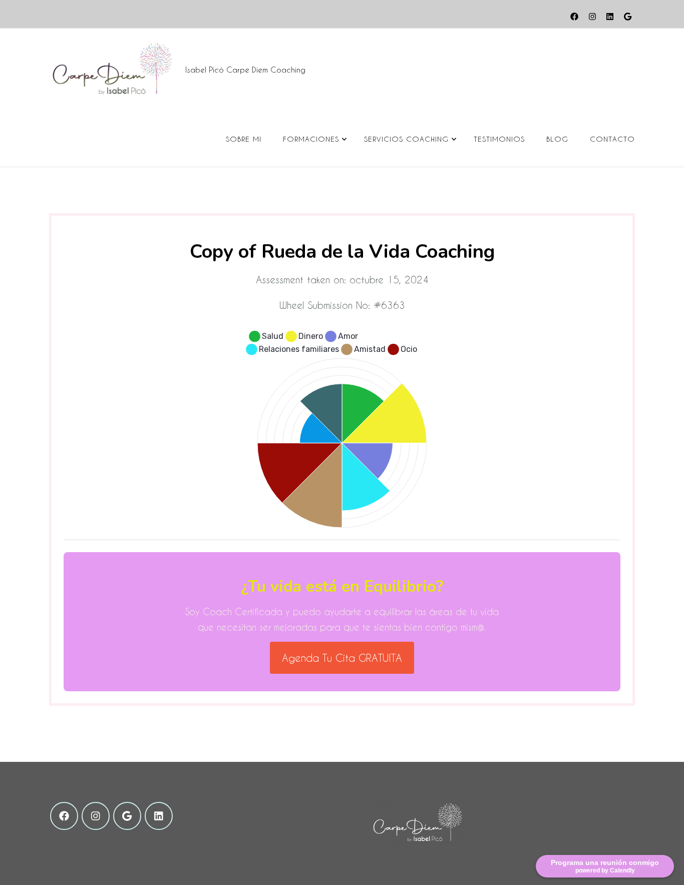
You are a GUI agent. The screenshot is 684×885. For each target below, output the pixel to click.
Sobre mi (243, 139)
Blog (557, 139)
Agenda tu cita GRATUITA (342, 658)
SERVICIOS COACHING (406, 139)
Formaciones (311, 139)
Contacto (612, 139)
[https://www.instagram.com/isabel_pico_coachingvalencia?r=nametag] (96, 816)
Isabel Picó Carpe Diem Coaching (245, 69)
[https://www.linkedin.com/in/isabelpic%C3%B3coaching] (159, 816)
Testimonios (499, 139)
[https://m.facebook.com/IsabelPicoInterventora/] (64, 816)
